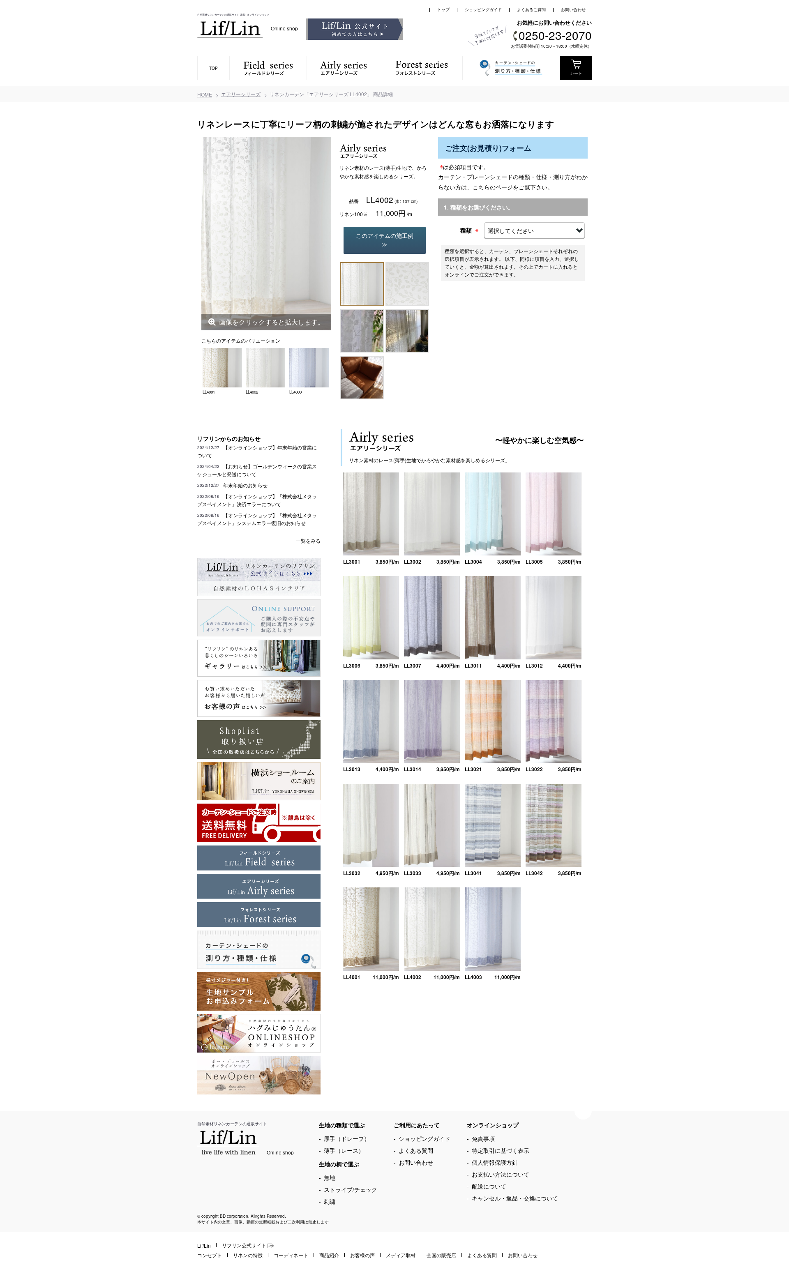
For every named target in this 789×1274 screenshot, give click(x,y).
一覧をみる (308, 540)
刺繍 (329, 1201)
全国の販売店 (441, 1254)
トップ (443, 9)
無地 (329, 1177)
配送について (489, 1186)
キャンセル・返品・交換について (515, 1198)
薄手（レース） (344, 1150)
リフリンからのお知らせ (229, 438)
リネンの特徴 (248, 1254)
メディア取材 (400, 1254)
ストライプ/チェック (350, 1189)
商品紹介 (329, 1254)
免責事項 (483, 1138)
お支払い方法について (500, 1174)
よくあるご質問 (531, 9)
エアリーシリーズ (241, 93)
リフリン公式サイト (245, 1245)
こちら (481, 187)
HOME (204, 94)
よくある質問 (416, 1150)
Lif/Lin (204, 1245)
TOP (213, 68)
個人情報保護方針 (495, 1162)
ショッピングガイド (483, 9)
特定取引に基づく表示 (500, 1150)
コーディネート (291, 1254)
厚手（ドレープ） (347, 1138)
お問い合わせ (573, 9)
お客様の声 (362, 1254)
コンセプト (209, 1254)
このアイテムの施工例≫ (384, 239)
